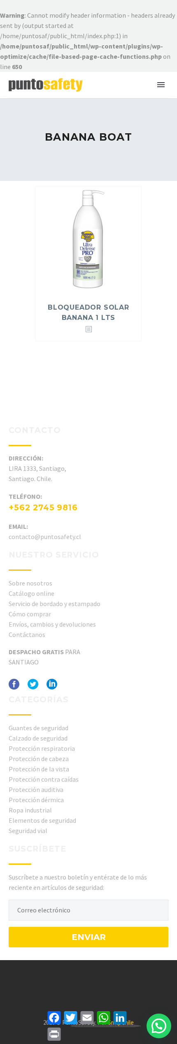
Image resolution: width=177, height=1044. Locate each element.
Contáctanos (27, 634)
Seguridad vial (28, 830)
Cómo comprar (30, 614)
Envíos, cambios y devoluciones (52, 624)
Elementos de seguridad (42, 820)
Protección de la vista (39, 769)
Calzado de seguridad (38, 738)
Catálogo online (31, 593)
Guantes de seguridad (38, 728)
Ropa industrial (30, 810)
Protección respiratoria (42, 748)
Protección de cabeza (39, 759)
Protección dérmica (36, 800)
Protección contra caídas (44, 779)
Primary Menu (161, 85)
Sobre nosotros (30, 583)
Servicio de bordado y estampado (54, 604)
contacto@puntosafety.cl (45, 536)
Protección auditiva (36, 789)
